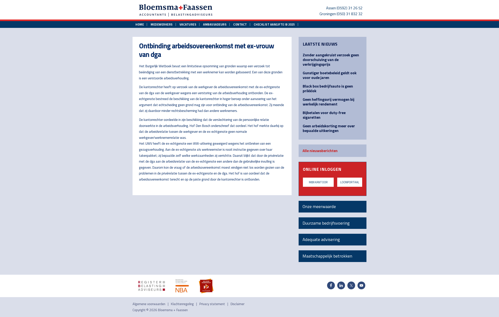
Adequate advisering (321, 239)
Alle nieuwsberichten (320, 151)
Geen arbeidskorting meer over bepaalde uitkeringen (329, 128)
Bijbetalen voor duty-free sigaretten (324, 115)
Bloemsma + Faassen (173, 310)
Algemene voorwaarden (149, 303)
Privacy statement (212, 303)
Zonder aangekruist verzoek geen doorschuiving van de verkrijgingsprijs (331, 59)
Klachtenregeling (182, 303)
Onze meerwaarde (319, 206)
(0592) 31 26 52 (350, 8)
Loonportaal (349, 182)
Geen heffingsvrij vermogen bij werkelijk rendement (328, 101)
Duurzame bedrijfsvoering (326, 223)
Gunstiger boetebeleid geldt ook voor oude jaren (330, 75)
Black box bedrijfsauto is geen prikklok (328, 88)
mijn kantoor (318, 182)
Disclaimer (237, 303)
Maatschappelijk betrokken (327, 256)
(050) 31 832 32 (350, 14)
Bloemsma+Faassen (176, 10)
